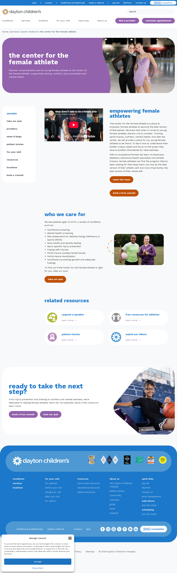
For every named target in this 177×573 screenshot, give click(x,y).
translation (167, 3)
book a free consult (124, 193)
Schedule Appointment (158, 20)
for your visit (63, 20)
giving (112, 504)
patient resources (86, 492)
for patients (51, 483)
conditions (7, 20)
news (112, 508)
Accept (37, 561)
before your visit (53, 487)
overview (12, 113)
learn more (68, 320)
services (26, 20)
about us (114, 479)
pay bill (115, 3)
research (114, 513)
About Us (102, 20)
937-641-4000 (149, 514)
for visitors (50, 501)
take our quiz (14, 121)
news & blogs (14, 136)
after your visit (52, 496)
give (34, 3)
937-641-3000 (149, 505)
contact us (141, 3)
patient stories (15, 144)
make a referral (96, 3)
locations (43, 20)
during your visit (53, 492)
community (115, 495)
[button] (70, 538)
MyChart (127, 3)
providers (12, 128)
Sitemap (90, 551)
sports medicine (29, 31)
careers (48, 3)
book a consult (15, 175)
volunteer (114, 499)
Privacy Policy (37, 568)
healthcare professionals (73, 3)
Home (5, 31)
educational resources (88, 487)
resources (83, 20)
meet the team (121, 179)
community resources (88, 483)
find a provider (127, 20)
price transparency (151, 496)
